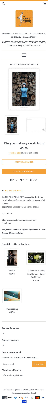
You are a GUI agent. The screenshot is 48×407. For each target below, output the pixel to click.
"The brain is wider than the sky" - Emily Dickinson (36, 273)
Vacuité (12, 270)
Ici (3, 333)
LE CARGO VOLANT (28, 390)
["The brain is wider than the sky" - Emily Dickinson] (36, 258)
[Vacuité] (12, 258)
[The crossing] (12, 296)
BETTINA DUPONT (14, 190)
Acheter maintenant (24, 171)
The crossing (12, 308)
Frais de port (15, 152)
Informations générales (12, 375)
